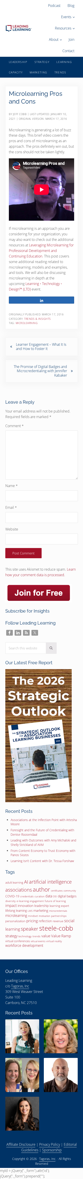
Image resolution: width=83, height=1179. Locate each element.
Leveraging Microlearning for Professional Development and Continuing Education (41, 251)
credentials (27, 896)
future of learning (55, 901)
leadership (41, 906)
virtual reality (54, 941)
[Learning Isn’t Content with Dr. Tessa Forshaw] (22, 1114)
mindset (33, 916)
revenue (58, 921)
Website (11, 529)
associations (18, 889)
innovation (25, 905)
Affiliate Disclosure (20, 1144)
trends (37, 936)
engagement (37, 901)
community (70, 890)
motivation (44, 916)
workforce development (24, 945)
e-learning (23, 901)
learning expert (59, 906)
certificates (57, 890)
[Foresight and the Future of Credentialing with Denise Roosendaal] (61, 1036)
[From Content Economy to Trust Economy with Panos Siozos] (61, 1075)
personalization (15, 921)
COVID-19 (12, 896)
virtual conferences (17, 941)
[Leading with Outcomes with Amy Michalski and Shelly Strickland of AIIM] (22, 1075)
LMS (30, 910)
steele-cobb (56, 928)
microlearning (27, 323)
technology (25, 936)
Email (11, 507)
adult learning (14, 882)
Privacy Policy (49, 1144)
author (41, 889)
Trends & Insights (37, 319)
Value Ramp (61, 935)
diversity (10, 901)
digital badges (67, 896)
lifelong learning (16, 910)
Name (11, 485)
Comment (14, 425)
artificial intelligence (50, 881)
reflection (45, 921)
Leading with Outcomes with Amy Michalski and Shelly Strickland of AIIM (43, 842)
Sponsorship (52, 1150)
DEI (55, 896)
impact (11, 905)
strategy (11, 935)
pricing (32, 920)
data (48, 896)
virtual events (38, 941)
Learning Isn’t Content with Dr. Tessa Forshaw (42, 861)
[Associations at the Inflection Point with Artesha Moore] (22, 1036)
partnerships (59, 916)
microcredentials (58, 910)
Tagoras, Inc (20, 986)
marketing (40, 910)
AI (26, 882)
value (45, 935)
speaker (29, 928)
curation (39, 896)
